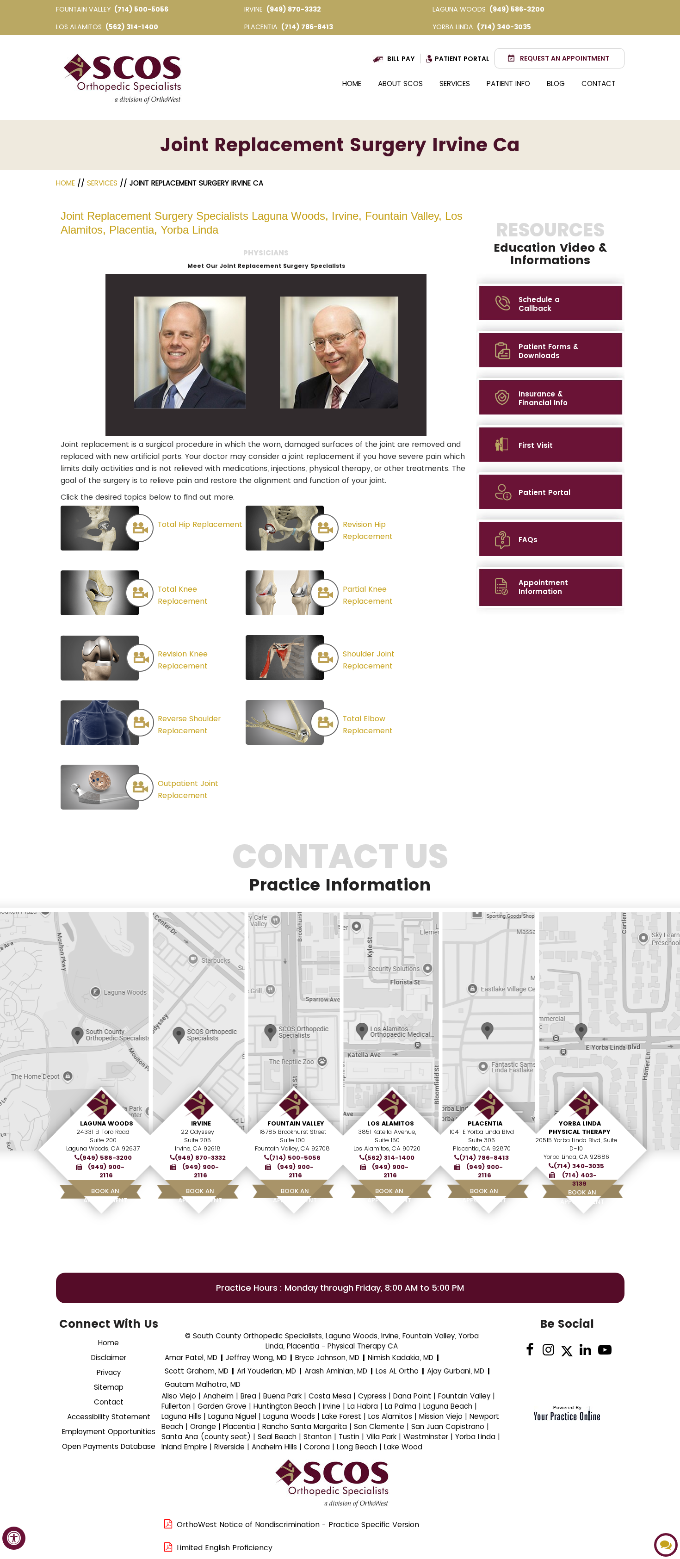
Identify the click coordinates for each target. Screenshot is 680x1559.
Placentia (485, 1123)
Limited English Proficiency (224, 1547)
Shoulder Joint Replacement (369, 660)
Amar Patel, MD (191, 1357)
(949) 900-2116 (106, 1171)
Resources (550, 243)
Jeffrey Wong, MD (256, 1357)
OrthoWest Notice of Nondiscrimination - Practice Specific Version (298, 1524)
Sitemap (109, 1387)
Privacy (109, 1372)
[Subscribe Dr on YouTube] (604, 1350)
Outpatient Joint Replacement (188, 789)
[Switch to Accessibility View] (13, 1538)
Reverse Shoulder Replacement (189, 724)
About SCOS (400, 83)
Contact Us (340, 867)
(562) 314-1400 (131, 26)
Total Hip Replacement (200, 524)
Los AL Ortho (397, 1371)
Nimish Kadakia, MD (400, 1357)
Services (454, 83)
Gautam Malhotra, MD (203, 1384)
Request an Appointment (564, 58)
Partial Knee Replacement (368, 595)
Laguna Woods (106, 1123)
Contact (598, 83)
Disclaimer (108, 1357)
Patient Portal (462, 58)
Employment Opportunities (108, 1431)
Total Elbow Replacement (368, 724)
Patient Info (508, 83)
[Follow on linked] (585, 1350)
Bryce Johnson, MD (327, 1357)
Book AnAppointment (105, 1196)
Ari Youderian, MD (266, 1371)
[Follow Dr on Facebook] (530, 1350)
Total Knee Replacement (183, 595)
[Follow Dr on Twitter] (567, 1350)
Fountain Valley (295, 1123)
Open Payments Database (108, 1446)
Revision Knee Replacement (183, 660)
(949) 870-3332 (293, 9)
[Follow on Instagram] (548, 1350)
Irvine (201, 1123)
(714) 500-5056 (141, 9)
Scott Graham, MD (197, 1371)
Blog (556, 83)
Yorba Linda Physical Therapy (580, 1127)
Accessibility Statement (108, 1417)
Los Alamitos (390, 1123)
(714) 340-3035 (504, 26)
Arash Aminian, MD (335, 1371)
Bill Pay (401, 58)
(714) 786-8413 (307, 26)
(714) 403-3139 (579, 1179)
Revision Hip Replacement (368, 530)
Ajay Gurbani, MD (455, 1371)
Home (351, 83)
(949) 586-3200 (516, 9)
